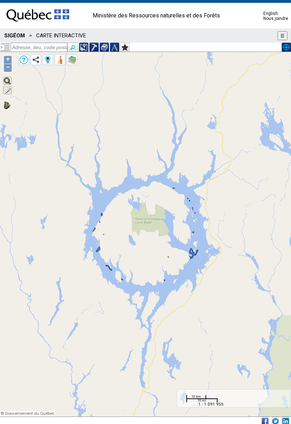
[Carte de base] (72, 59)
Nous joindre (275, 18)
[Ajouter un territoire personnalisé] (125, 47)
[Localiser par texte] (114, 47)
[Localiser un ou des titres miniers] (94, 47)
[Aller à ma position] (286, 47)
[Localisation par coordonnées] (83, 47)
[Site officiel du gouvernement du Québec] (38, 24)
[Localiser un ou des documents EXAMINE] (104, 47)
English (270, 13)
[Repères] (48, 59)
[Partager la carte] (36, 59)
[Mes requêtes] (60, 59)
